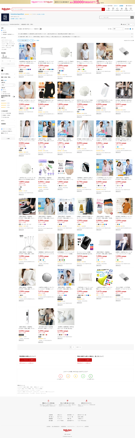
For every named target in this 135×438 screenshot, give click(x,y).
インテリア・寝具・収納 (23, 387)
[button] (129, 5)
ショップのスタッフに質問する (28, 360)
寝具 (31, 387)
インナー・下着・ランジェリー (47, 391)
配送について (22, 18)
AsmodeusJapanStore (17, 14)
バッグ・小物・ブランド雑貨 (24, 388)
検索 (9, 64)
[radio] (1, 30)
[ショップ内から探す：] (132, 17)
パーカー (38, 390)
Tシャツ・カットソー (41, 393)
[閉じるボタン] (132, 34)
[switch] (14, 96)
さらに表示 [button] (4, 49)
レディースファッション (23, 390)
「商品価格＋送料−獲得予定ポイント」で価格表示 (27, 28)
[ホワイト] (4, 70)
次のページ (78, 347)
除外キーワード (4, 133)
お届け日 (3, 87)
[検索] (103, 9)
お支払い (17, 18)
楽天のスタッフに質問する (85, 360)
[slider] (1, 58)
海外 (6, 80)
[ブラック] (2, 70)
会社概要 (12, 18)
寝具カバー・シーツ (38, 387)
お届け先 (3, 82)
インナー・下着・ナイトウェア (25, 391)
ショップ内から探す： (105, 17)
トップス (32, 390)
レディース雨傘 (38, 388)
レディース (36, 391)
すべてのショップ (4, 24)
